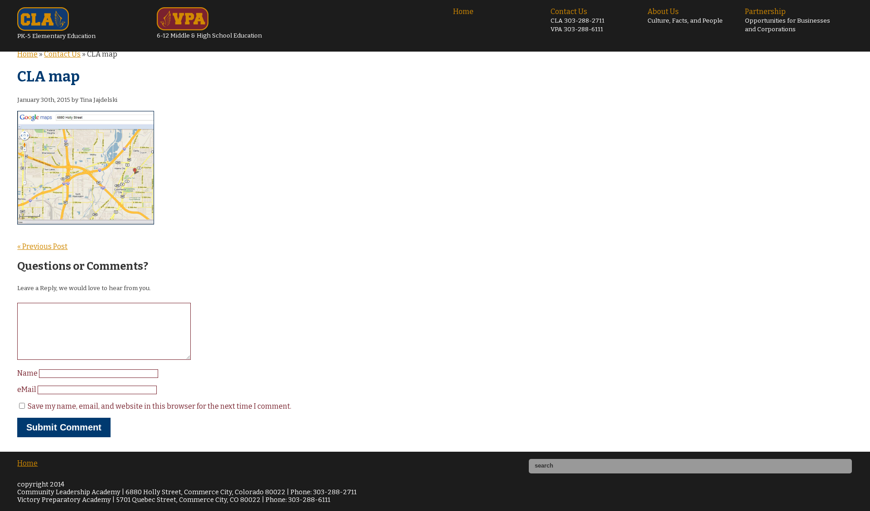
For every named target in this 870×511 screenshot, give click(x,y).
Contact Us (577, 20)
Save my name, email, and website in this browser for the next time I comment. (159, 406)
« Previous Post (42, 246)
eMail (27, 389)
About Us (685, 15)
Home (463, 11)
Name (28, 373)
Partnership (787, 20)
